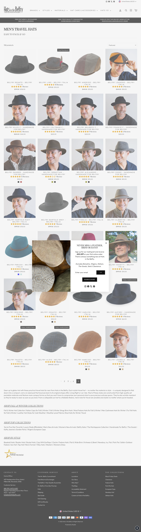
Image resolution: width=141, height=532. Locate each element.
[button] (137, 528)
